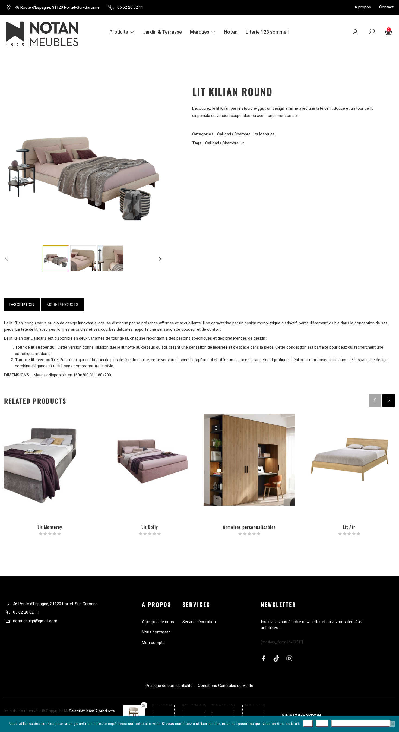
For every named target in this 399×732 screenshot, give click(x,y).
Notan (230, 32)
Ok (308, 723)
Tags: (197, 143)
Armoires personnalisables (249, 527)
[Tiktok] (276, 658)
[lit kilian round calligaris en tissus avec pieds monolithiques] (110, 258)
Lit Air (349, 527)
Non (322, 723)
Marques (199, 32)
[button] (388, 400)
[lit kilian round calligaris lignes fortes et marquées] (83, 258)
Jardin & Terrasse (162, 32)
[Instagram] (289, 658)
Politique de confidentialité (360, 723)
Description (22, 304)
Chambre (242, 134)
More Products (62, 304)
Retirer (144, 705)
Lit (242, 143)
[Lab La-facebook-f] (263, 658)
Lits (255, 134)
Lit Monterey (49, 527)
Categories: (203, 134)
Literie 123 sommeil (267, 32)
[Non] (392, 724)
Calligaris (225, 134)
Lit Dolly (149, 527)
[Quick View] (50, 484)
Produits (118, 32)
